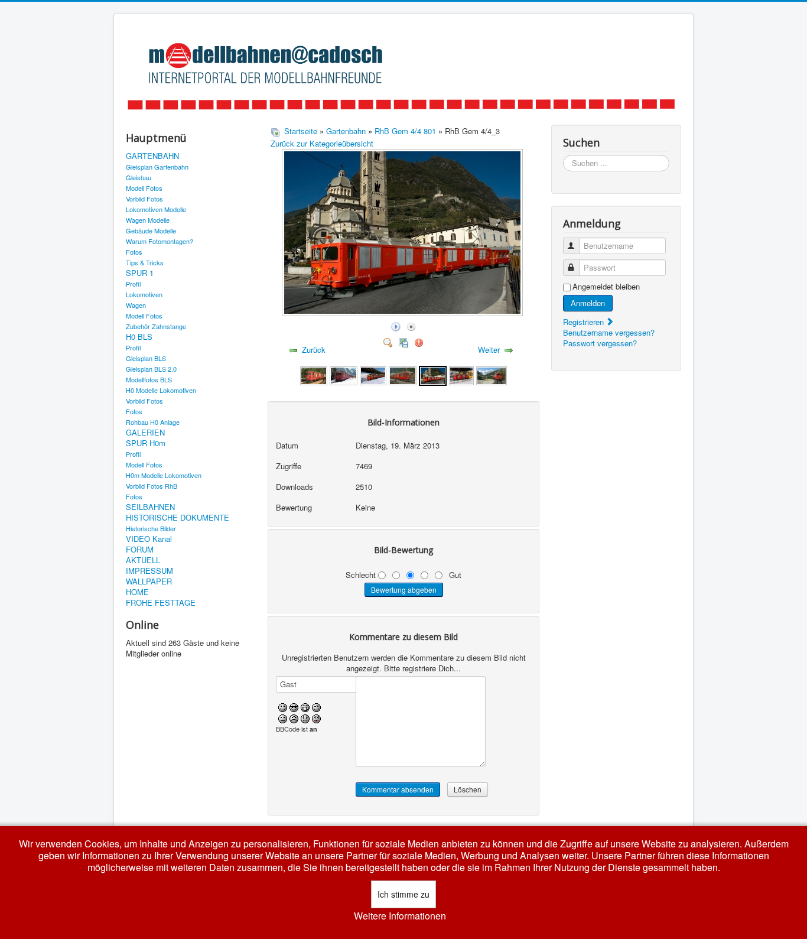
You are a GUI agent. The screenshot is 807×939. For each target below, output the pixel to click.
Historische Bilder (151, 528)
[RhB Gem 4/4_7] (313, 374)
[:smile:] (282, 706)
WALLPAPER (149, 581)
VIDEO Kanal (149, 539)
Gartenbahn (346, 131)
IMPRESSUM (149, 571)
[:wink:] (316, 706)
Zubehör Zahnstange (156, 326)
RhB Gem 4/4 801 (405, 131)
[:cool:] (293, 706)
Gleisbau (138, 177)
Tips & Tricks (145, 262)
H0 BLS (139, 337)
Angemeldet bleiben (606, 286)
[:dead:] (316, 717)
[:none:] (282, 717)
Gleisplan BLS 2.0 (151, 368)
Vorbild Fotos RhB (151, 485)
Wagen (136, 305)
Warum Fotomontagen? (159, 241)
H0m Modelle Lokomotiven (163, 475)
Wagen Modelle (148, 220)
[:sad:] (305, 717)
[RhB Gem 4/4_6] (343, 374)
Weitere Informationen (400, 916)
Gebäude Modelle (151, 230)
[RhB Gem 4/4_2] (461, 374)
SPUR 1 (140, 273)
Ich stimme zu (403, 894)
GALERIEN (145, 432)
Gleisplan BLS (146, 358)
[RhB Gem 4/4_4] (402, 374)
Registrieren (584, 321)
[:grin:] (305, 706)
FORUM (140, 549)
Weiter (489, 349)
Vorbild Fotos (144, 198)
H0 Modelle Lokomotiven (161, 390)
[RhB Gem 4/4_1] (491, 374)
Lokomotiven (144, 294)
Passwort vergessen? (600, 343)
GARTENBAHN (152, 156)
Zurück (314, 349)
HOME (137, 592)
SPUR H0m (145, 443)
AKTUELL (143, 560)
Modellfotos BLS (149, 379)
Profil (133, 283)
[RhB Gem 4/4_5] (373, 374)
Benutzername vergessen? (609, 332)
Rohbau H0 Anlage (153, 422)
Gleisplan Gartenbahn (157, 166)
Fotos (134, 251)
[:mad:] (293, 717)
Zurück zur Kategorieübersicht (322, 143)
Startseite (300, 131)
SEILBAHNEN (150, 507)
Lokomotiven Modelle (156, 209)
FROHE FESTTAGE (161, 602)
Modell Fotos (144, 188)
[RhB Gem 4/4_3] (433, 374)
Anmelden (588, 302)
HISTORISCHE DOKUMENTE (177, 517)
